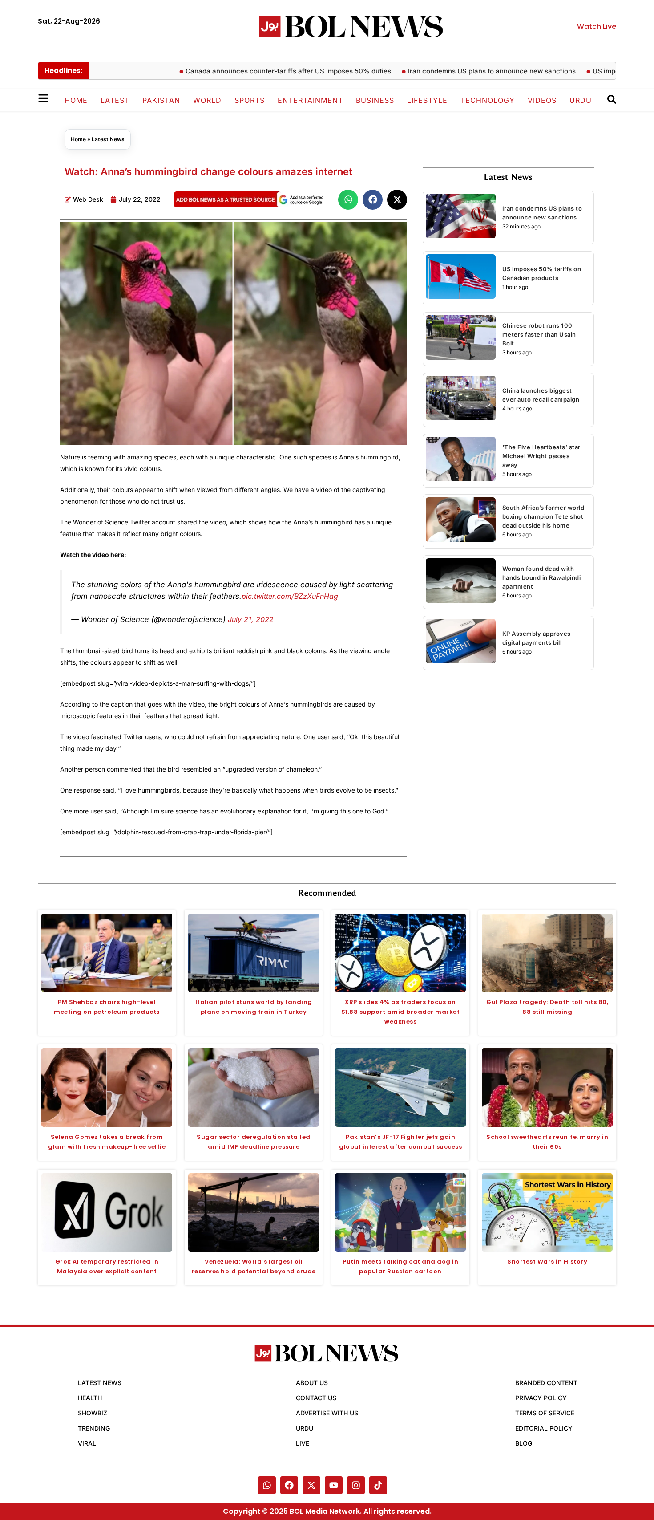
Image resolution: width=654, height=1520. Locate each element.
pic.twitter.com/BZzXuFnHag (290, 596)
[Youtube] (334, 1485)
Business (375, 100)
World (207, 100)
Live (302, 1443)
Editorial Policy (544, 1428)
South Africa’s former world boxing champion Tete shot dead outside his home (543, 516)
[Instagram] (356, 1485)
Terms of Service (544, 1413)
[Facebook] (289, 1485)
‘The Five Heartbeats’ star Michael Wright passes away (541, 455)
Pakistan (161, 100)
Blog (523, 1443)
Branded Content (546, 1382)
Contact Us (316, 1398)
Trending (94, 1428)
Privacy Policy (541, 1398)
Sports (249, 100)
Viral (87, 1443)
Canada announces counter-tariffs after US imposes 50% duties (260, 71)
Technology (487, 100)
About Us (312, 1382)
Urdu (580, 100)
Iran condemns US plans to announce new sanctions (463, 71)
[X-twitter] (311, 1485)
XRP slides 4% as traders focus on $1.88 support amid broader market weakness (400, 1012)
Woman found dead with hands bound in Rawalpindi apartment (541, 577)
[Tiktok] (378, 1485)
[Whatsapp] (267, 1485)
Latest (115, 100)
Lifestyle (427, 100)
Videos (542, 100)
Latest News (108, 139)
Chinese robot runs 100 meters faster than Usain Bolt (539, 334)
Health (90, 1398)
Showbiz (92, 1413)
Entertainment (310, 100)
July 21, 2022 (251, 619)
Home (76, 100)
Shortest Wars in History (547, 1261)
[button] (348, 200)
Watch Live (596, 26)
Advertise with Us (327, 1413)
